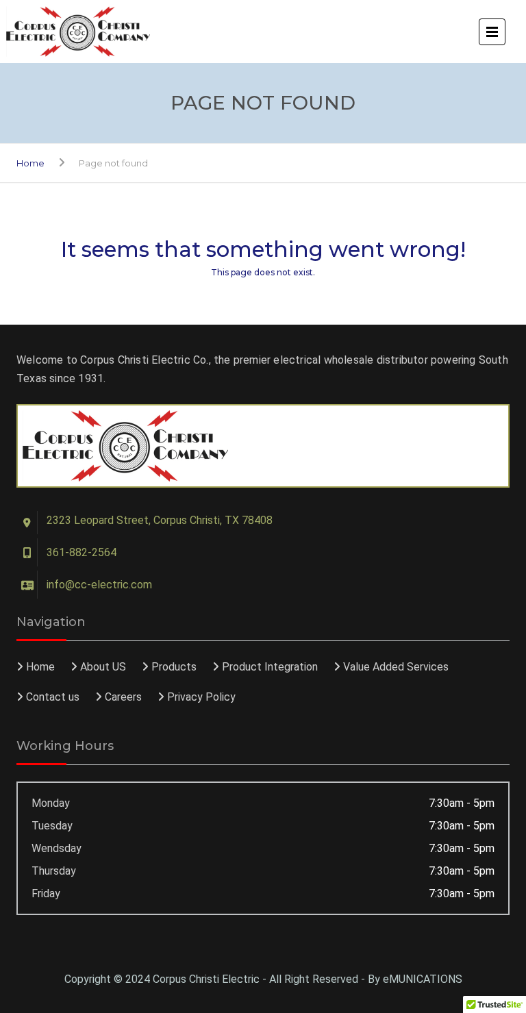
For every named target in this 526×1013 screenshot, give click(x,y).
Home (30, 163)
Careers (123, 696)
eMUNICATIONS (422, 979)
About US (103, 666)
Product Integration (270, 666)
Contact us (52, 696)
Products (174, 666)
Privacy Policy (201, 696)
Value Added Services (396, 666)
